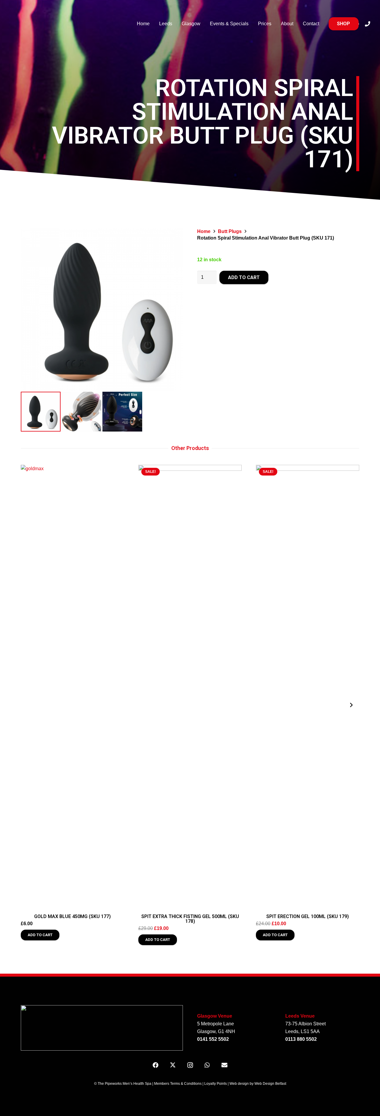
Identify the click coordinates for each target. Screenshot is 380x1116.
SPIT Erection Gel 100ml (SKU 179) (307, 916)
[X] (172, 1065)
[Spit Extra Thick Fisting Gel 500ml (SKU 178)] (190, 688)
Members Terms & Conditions (178, 1084)
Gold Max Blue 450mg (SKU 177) (72, 916)
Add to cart (244, 277)
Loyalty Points (215, 1084)
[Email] (224, 1065)
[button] (40, 935)
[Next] (351, 705)
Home (203, 231)
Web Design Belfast (270, 1084)
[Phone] (367, 23)
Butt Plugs (230, 231)
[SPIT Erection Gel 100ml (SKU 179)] (307, 688)
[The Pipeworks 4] (70, 24)
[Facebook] (155, 1065)
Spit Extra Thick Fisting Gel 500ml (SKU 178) (190, 919)
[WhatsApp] (207, 1065)
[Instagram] (190, 1065)
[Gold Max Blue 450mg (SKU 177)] (72, 688)
